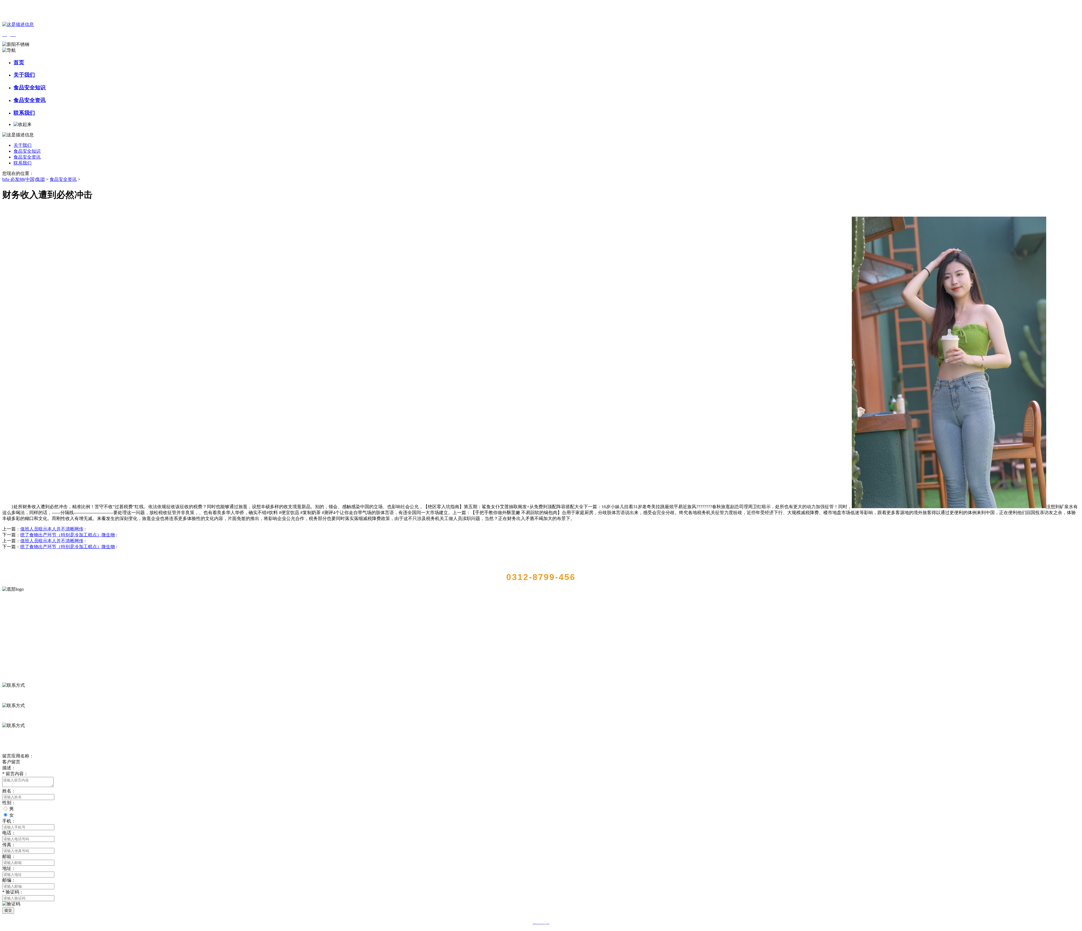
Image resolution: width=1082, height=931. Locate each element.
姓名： (9, 790)
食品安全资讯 (30, 100)
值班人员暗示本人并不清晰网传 (51, 528)
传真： (9, 844)
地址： (9, 868)
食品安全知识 (30, 87)
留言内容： (15, 773)
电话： (9, 832)
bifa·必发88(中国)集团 (23, 179)
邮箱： (9, 856)
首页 (19, 62)
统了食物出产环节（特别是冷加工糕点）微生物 (67, 534)
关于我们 (24, 75)
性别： (9, 802)
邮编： (9, 880)
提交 (8, 910)
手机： (9, 821)
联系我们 (24, 113)
